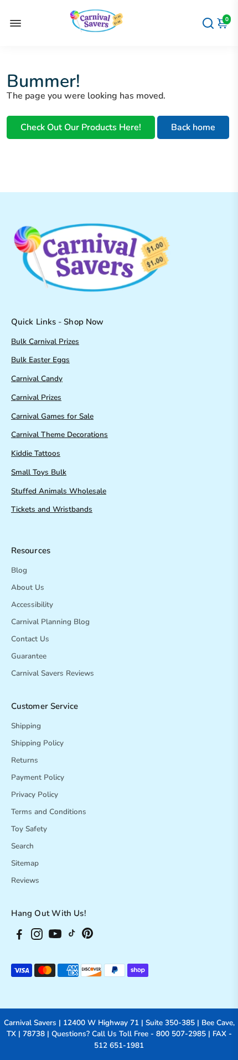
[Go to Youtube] (55, 935)
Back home (193, 127)
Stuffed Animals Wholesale (58, 491)
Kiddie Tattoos (35, 453)
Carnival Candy (37, 378)
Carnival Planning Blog (50, 621)
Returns (24, 760)
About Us (27, 587)
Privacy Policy (34, 794)
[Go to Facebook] (19, 935)
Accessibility (32, 604)
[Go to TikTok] (71, 935)
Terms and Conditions (48, 811)
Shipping (26, 726)
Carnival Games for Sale (52, 416)
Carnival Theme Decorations (59, 434)
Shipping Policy (37, 743)
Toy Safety (29, 829)
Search (22, 846)
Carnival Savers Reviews (52, 673)
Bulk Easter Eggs (40, 359)
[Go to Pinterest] (87, 935)
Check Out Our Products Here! (80, 127)
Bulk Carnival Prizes (45, 341)
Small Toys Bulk (38, 472)
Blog (19, 570)
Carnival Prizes (36, 397)
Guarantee (28, 656)
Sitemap (25, 863)
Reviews (25, 880)
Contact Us (30, 639)
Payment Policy (37, 777)
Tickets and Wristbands (51, 509)
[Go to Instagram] (37, 935)
